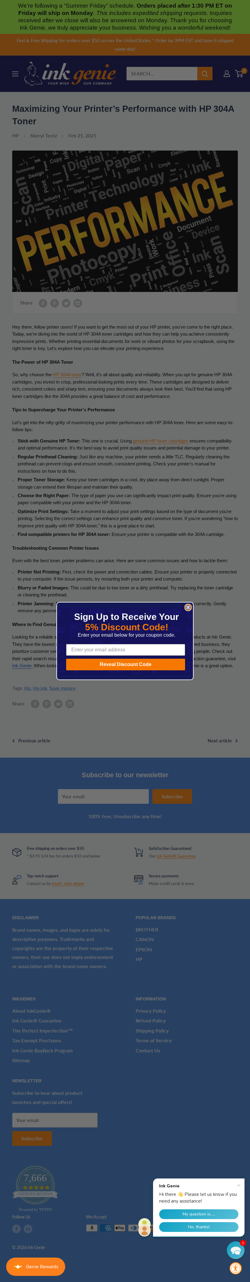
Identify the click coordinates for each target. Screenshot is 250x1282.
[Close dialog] (188, 607)
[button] (236, 1250)
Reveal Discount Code (126, 664)
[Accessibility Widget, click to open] (236, 1268)
